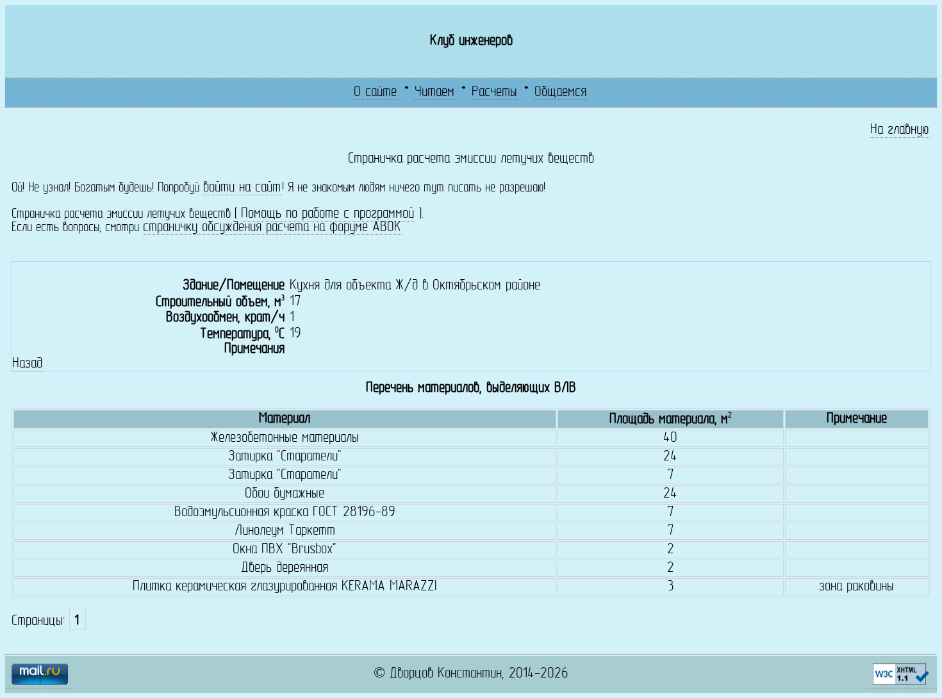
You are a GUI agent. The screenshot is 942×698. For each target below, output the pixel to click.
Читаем (434, 92)
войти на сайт (242, 188)
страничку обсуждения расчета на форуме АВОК (272, 227)
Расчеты (494, 92)
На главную (899, 130)
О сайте (375, 92)
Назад (27, 364)
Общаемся (560, 92)
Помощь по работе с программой (327, 214)
